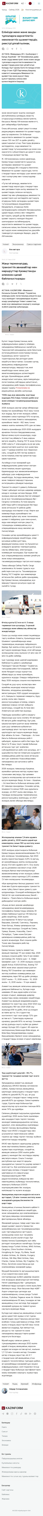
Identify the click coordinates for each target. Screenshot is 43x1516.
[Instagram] (3, 49)
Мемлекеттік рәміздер (11, 1467)
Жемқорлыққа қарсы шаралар (14, 1472)
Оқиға (4, 1427)
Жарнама (5, 1499)
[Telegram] (12, 49)
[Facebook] (16, 49)
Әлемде (5, 1445)
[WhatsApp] (7, 49)
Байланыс (6, 1494)
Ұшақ (14, 1384)
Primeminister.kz (23, 388)
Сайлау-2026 (14, 10)
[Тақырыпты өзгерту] (31, 3)
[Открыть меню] (39, 3)
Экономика (17, 244)
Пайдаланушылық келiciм (12, 1458)
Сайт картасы (7, 1490)
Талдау (5, 1436)
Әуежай (24, 1384)
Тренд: (4, 10)
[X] (21, 49)
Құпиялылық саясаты (10, 1463)
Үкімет (6, 244)
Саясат (5, 1431)
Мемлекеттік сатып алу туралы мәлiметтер (20, 1476)
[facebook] (16, 1414)
